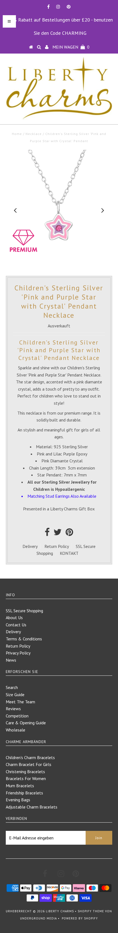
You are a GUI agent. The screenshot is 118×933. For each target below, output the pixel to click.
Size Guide (15, 694)
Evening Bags (18, 799)
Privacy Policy (18, 653)
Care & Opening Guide (26, 722)
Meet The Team (20, 701)
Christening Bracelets (25, 771)
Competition (17, 716)
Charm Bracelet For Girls (28, 764)
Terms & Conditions (24, 639)
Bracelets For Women (26, 778)
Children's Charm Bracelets (30, 757)
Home (17, 134)
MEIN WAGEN (70, 47)
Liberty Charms (60, 911)
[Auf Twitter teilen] (58, 533)
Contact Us (16, 624)
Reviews (13, 708)
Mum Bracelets (20, 785)
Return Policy (56, 546)
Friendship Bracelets (24, 793)
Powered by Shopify (80, 918)
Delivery (30, 546)
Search (12, 687)
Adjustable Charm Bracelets (31, 807)
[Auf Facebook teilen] (47, 533)
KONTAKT (69, 553)
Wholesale (15, 730)
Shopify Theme (91, 911)
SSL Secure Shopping (24, 610)
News (11, 660)
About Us (14, 617)
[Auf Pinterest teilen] (69, 533)
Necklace (34, 134)
